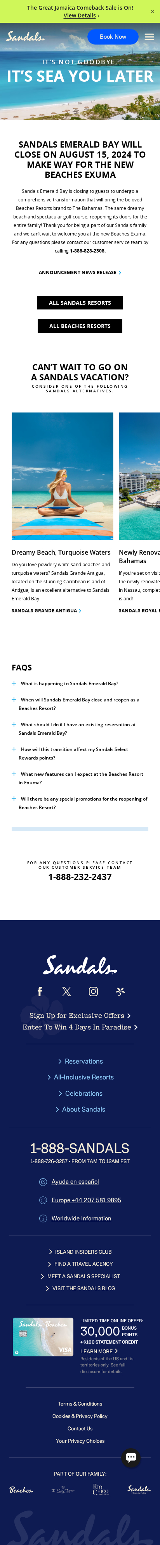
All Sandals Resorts (80, 302)
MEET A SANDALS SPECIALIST (83, 1276)
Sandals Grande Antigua (44, 610)
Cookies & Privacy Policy (80, 1416)
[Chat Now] (131, 1458)
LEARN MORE (96, 1351)
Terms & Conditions (80, 1404)
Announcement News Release (78, 272)
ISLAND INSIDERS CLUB (83, 1252)
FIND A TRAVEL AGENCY (83, 1264)
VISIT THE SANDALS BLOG (83, 1288)
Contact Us (80, 1428)
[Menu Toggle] (149, 37)
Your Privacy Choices (80, 1441)
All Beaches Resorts (80, 326)
